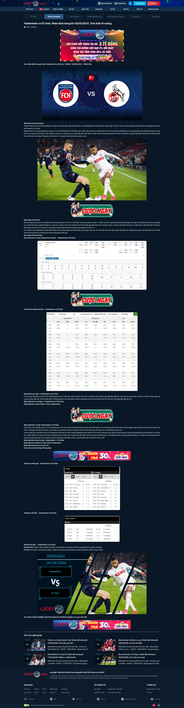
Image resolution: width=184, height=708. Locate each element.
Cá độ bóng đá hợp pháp (41, 448)
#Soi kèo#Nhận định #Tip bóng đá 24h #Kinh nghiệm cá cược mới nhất (59, 617)
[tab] (33, 16)
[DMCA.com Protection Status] (26, 705)
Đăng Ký (154, 3)
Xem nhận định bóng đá (33, 64)
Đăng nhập (140, 3)
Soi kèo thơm (37, 235)
